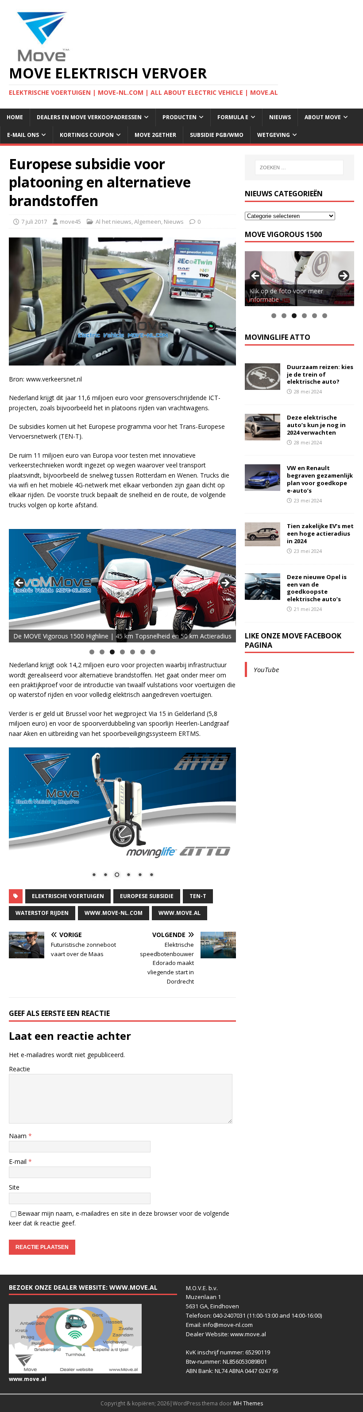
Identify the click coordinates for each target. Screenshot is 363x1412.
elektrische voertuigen (68, 896)
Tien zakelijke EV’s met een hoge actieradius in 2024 (320, 533)
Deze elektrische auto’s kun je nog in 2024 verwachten (316, 424)
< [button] (20, 583)
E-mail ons (23, 135)
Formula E (232, 117)
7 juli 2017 (34, 222)
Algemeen (147, 222)
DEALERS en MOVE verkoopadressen (89, 117)
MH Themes (248, 1403)
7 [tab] (153, 652)
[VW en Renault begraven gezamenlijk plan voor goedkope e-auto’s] (262, 486)
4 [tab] (122, 652)
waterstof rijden (42, 913)
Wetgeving (273, 135)
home (15, 117)
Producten (179, 117)
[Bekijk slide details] (122, 586)
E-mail (18, 1161)
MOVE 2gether (155, 135)
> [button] (225, 583)
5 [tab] (132, 652)
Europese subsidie (147, 896)
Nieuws (280, 117)
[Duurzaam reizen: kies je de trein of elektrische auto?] (262, 384)
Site (14, 1187)
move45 (70, 222)
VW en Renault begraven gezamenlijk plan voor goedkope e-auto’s (320, 479)
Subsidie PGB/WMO (216, 135)
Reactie (19, 1069)
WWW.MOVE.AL (179, 913)
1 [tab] (91, 652)
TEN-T (197, 896)
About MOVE (323, 117)
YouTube (266, 669)
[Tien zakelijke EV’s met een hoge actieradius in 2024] (262, 541)
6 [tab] (142, 652)
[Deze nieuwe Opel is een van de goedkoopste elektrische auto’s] (262, 594)
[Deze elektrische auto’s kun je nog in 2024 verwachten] (262, 435)
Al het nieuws (113, 222)
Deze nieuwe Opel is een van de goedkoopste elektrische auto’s (317, 588)
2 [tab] (102, 652)
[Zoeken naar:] (299, 167)
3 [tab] (112, 652)
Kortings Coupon (87, 135)
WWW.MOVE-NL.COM (114, 913)
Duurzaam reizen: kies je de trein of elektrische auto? (320, 374)
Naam (18, 1136)
